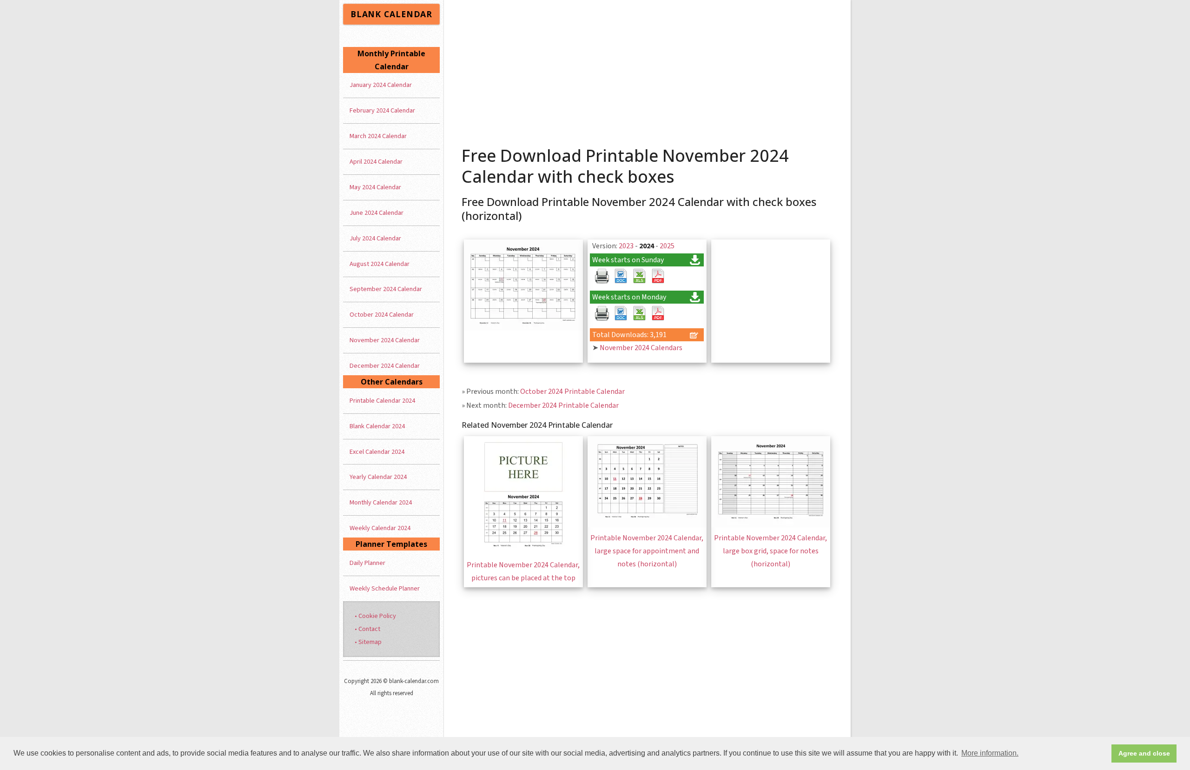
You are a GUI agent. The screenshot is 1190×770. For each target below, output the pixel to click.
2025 (667, 246)
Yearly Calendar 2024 (378, 477)
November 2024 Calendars (641, 348)
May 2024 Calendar (375, 187)
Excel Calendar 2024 (377, 452)
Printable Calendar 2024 (382, 400)
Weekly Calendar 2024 (380, 528)
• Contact (367, 629)
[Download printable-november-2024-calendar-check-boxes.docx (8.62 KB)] (620, 276)
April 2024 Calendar (376, 161)
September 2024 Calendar (386, 289)
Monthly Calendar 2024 (381, 502)
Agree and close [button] (1144, 753)
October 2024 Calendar (382, 314)
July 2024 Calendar (375, 238)
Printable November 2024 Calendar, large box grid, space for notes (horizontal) (770, 551)
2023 (626, 246)
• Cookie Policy (375, 616)
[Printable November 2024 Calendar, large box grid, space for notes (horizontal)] (771, 525)
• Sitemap (368, 642)
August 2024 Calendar (380, 264)
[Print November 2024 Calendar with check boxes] (602, 276)
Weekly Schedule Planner (385, 588)
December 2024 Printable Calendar (563, 405)
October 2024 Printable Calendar (572, 391)
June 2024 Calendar (376, 213)
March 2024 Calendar (378, 136)
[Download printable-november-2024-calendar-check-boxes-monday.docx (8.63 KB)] (620, 313)
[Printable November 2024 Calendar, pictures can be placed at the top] (523, 552)
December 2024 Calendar (385, 366)
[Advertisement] (647, 70)
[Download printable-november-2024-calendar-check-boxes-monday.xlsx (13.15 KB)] (639, 313)
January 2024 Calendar (381, 85)
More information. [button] (989, 753)
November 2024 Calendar (385, 340)
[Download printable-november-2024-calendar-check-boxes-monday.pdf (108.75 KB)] (657, 313)
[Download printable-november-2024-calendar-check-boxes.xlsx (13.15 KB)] (639, 276)
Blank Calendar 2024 (377, 426)
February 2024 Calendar (382, 110)
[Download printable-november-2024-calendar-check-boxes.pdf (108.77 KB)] (657, 276)
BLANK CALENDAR (391, 14)
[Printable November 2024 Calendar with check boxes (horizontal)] (523, 328)
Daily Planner (367, 563)
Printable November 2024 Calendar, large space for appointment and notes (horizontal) (646, 551)
